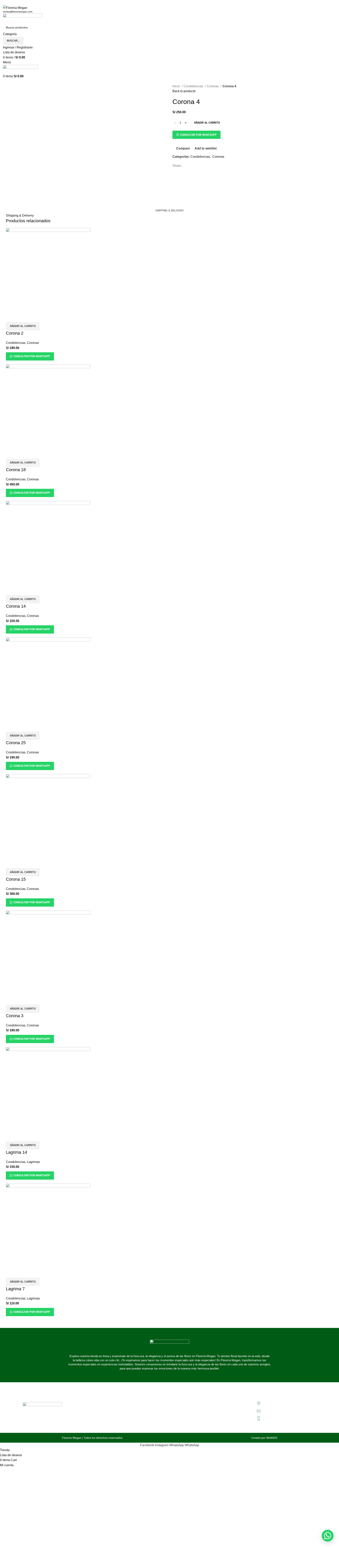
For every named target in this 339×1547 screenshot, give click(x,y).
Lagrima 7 (15, 1288)
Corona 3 (14, 1015)
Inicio (176, 86)
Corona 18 (16, 469)
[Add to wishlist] (32, 317)
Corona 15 (16, 879)
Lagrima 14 (16, 1152)
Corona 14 (16, 606)
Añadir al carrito (207, 122)
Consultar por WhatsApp (198, 134)
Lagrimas (33, 1162)
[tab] (169, 210)
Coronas (213, 86)
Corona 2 (14, 333)
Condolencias (194, 86)
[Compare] (11, 317)
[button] (23, 326)
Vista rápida (21, 317)
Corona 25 (16, 742)
